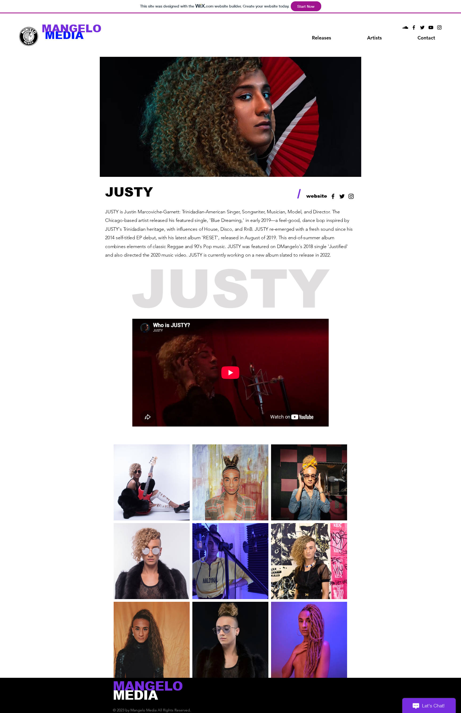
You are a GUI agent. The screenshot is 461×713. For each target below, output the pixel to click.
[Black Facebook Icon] (414, 27)
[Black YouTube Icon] (431, 27)
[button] (374, 38)
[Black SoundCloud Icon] (405, 27)
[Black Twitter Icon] (422, 27)
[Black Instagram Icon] (439, 27)
